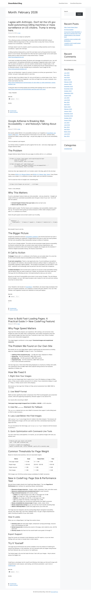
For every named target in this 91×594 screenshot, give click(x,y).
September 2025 (68, 93)
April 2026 (67, 77)
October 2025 (68, 91)
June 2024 (67, 125)
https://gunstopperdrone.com (16, 57)
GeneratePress (54, 591)
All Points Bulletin (68, 29)
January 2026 (68, 84)
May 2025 (66, 102)
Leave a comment (14, 112)
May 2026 (67, 75)
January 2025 (67, 111)
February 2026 (68, 82)
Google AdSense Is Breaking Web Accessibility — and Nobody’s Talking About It (32, 124)
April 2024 (67, 129)
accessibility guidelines (32, 236)
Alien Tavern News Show (71, 27)
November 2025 (68, 88)
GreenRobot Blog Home (75, 3)
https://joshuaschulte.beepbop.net (17, 69)
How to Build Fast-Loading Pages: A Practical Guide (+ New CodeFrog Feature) (31, 320)
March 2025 (67, 107)
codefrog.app (11, 565)
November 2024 (68, 116)
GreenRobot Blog (15, 3)
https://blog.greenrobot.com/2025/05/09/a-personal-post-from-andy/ (27, 89)
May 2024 (67, 127)
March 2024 (67, 131)
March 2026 (67, 79)
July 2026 (66, 73)
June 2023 (67, 134)
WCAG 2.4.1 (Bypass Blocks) (22, 174)
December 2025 (68, 86)
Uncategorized (13, 110)
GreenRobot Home (63, 3)
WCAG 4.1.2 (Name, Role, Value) (41, 174)
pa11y (16, 134)
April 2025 (67, 104)
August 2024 (67, 120)
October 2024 (68, 118)
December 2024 (68, 113)
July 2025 (66, 97)
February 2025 (68, 109)
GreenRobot (29, 287)
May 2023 (67, 136)
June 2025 (67, 100)
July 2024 (66, 122)
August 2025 (67, 95)
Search (66, 11)
